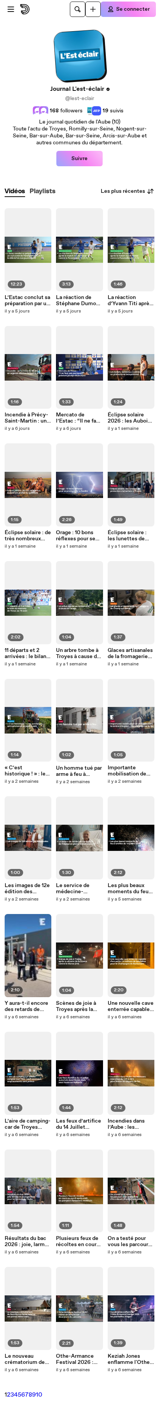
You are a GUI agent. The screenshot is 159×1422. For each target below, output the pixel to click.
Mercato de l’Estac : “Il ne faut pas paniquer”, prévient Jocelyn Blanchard (78, 418)
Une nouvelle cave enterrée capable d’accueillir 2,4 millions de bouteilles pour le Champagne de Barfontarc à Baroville (131, 1006)
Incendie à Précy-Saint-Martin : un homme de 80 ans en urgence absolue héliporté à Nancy (27, 418)
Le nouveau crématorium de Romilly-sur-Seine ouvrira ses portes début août (28, 1359)
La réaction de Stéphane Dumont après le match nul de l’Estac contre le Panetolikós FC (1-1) (78, 300)
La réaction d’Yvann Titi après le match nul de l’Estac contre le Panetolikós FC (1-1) (130, 300)
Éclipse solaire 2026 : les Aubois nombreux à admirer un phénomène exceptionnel (129, 418)
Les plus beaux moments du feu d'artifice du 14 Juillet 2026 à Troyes (128, 888)
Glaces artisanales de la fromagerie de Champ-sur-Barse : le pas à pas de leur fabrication (130, 653)
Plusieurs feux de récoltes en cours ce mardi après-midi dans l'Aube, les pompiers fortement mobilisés (77, 1241)
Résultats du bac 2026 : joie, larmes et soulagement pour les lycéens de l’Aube (28, 1241)
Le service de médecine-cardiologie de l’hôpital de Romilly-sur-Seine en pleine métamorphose (79, 888)
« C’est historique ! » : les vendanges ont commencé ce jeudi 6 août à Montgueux (26, 771)
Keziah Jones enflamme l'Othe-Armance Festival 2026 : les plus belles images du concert (130, 1359)
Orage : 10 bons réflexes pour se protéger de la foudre (75, 536)
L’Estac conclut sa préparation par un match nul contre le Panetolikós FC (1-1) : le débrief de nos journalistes (27, 300)
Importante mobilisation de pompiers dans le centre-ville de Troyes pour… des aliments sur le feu (131, 771)
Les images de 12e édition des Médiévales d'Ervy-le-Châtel (27, 888)
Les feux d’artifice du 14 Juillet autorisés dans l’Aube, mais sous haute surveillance (79, 1124)
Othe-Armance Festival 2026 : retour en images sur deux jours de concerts (77, 1359)
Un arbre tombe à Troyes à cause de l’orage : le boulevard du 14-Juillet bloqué (78, 653)
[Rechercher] (77, 9)
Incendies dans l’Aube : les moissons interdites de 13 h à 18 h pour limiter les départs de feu (131, 1124)
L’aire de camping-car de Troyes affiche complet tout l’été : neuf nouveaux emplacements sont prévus (28, 1124)
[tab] (15, 191)
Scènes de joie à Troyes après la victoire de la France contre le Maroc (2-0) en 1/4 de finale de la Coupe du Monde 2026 (78, 1006)
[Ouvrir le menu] (11, 9)
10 (39, 1395)
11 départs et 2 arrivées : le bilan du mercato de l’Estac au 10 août (26, 653)
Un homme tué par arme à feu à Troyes (79, 771)
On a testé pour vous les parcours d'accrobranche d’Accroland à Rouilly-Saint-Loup (129, 1241)
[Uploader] (93, 9)
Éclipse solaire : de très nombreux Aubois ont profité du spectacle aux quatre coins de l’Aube (28, 536)
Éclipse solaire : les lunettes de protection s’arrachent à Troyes (127, 536)
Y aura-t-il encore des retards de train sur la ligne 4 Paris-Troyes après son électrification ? (28, 1006)
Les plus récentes (123, 191)
